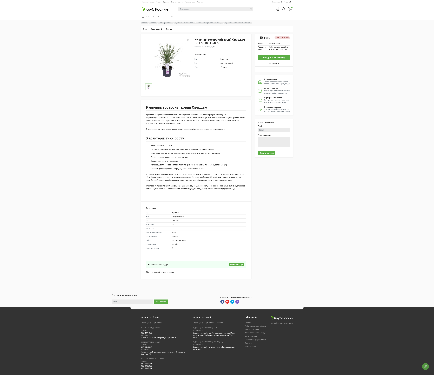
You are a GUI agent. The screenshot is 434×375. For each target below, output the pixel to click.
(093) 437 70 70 (146, 333)
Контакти (200, 2)
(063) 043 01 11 (146, 368)
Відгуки (169, 29)
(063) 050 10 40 (146, 347)
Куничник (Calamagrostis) (184, 23)
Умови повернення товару (255, 333)
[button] (167, 60)
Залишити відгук (236, 264)
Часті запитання (251, 336)
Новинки (145, 2)
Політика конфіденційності (255, 340)
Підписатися (161, 302)
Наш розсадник (177, 2)
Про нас (166, 2)
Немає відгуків (209, 47)
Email (260, 126)
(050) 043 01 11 (146, 364)
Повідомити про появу (274, 57)
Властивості (156, 29)
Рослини (153, 23)
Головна (145, 23)
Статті (158, 2)
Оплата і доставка (252, 329)
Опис (145, 29)
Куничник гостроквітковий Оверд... (210, 23)
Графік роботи (250, 346)
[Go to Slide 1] (148, 87)
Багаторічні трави (165, 23)
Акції (152, 2)
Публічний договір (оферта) (255, 326)
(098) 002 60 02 (146, 366)
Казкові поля (190, 2)
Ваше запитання (264, 135)
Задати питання (267, 153)
